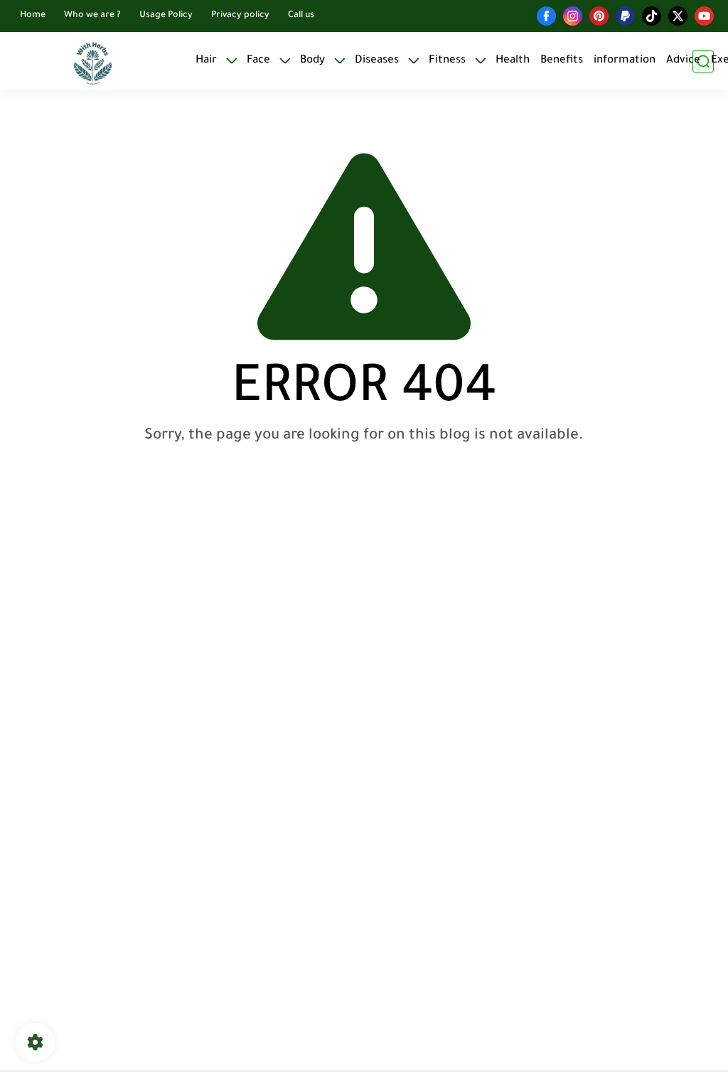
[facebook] (546, 16)
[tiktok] (651, 16)
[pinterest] (599, 16)
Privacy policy (240, 16)
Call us (301, 16)
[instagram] (572, 16)
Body (312, 61)
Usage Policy (166, 16)
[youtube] (704, 16)
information (624, 61)
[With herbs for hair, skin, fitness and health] (93, 61)
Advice (683, 61)
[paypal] (625, 16)
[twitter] (677, 16)
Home (33, 16)
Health (513, 61)
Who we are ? (92, 16)
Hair (206, 61)
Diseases (377, 61)
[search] (703, 61)
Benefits (561, 61)
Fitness (447, 61)
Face (258, 61)
